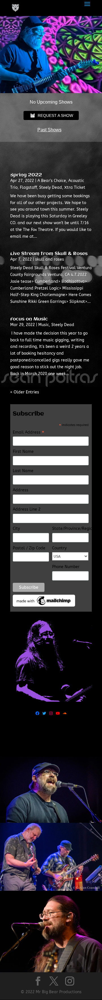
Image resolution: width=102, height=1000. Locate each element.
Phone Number (66, 566)
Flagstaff (28, 187)
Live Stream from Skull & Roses (49, 253)
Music (43, 324)
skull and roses (49, 259)
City (16, 528)
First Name (23, 451)
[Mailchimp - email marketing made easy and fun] (44, 605)
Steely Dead (50, 187)
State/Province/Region (70, 528)
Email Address (28, 433)
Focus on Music (29, 319)
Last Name (23, 470)
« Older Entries (24, 392)
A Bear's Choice (51, 180)
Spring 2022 (26, 175)
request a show (55, 115)
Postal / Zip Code (29, 548)
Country (59, 548)
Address (20, 490)
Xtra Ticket (74, 187)
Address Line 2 (27, 509)
